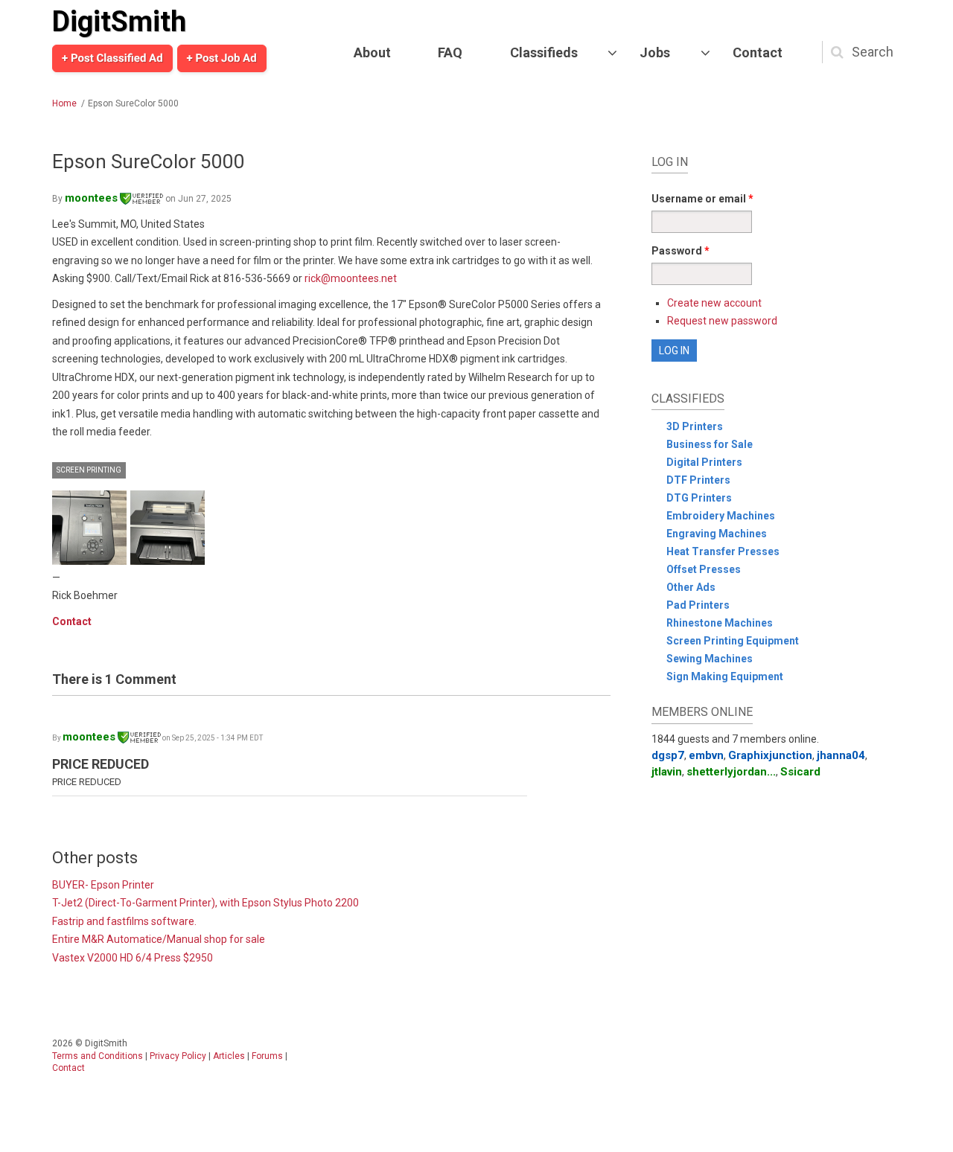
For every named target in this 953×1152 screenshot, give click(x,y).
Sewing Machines (709, 659)
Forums (267, 1056)
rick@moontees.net (351, 278)
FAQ (450, 52)
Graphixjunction (770, 755)
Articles (229, 1056)
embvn (706, 755)
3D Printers (694, 426)
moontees (91, 198)
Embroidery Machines (720, 516)
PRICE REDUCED (100, 764)
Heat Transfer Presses (723, 551)
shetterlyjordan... (731, 771)
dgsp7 (667, 755)
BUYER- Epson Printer (103, 885)
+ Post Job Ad (222, 58)
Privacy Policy (178, 1056)
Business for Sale (709, 444)
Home (64, 103)
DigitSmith (119, 21)
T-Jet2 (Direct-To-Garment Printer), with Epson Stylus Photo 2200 (205, 903)
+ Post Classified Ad (112, 58)
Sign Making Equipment (724, 676)
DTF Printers (698, 480)
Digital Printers (704, 462)
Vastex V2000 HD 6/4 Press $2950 (132, 958)
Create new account (714, 303)
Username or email (702, 199)
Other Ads (690, 587)
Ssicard (800, 771)
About (372, 52)
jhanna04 (841, 755)
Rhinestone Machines (719, 623)
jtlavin (666, 771)
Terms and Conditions (97, 1056)
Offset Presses (703, 569)
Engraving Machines (716, 534)
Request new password (722, 321)
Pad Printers (698, 605)
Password (680, 251)
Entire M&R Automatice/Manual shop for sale (158, 939)
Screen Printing (89, 470)
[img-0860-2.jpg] (89, 527)
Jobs (655, 52)
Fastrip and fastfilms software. (124, 921)
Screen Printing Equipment (732, 641)
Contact (758, 52)
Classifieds (544, 52)
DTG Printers (699, 498)
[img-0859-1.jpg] (167, 527)
